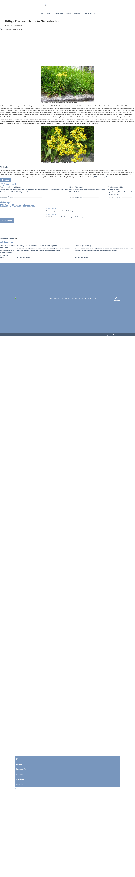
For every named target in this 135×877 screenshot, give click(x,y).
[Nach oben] (116, 298)
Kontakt (68, 13)
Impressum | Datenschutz (113, 335)
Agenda (48, 13)
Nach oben (117, 300)
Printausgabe (58, 13)
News (41, 13)
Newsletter (88, 13)
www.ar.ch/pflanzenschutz (106, 177)
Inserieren (77, 13)
